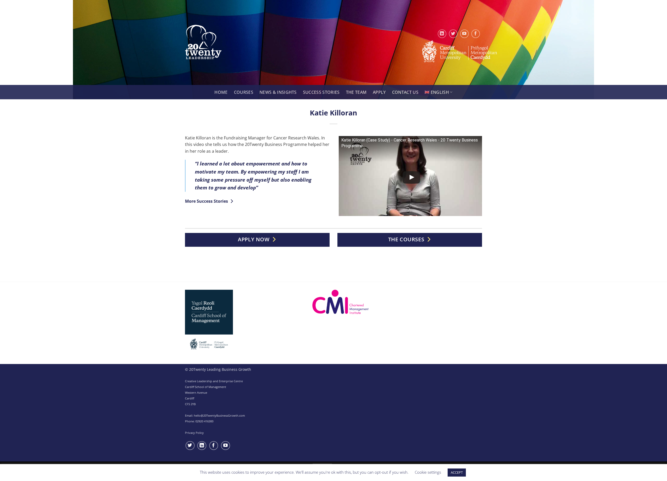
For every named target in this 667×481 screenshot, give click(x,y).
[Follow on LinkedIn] (442, 33)
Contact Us (405, 92)
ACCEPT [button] (457, 472)
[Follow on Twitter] (453, 33)
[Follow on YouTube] (464, 33)
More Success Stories (207, 201)
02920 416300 (204, 421)
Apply (379, 92)
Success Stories (321, 92)
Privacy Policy (194, 433)
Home (220, 92)
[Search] (208, 92)
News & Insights (278, 92)
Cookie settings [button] (428, 472)
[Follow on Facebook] (475, 33)
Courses (243, 92)
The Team (356, 92)
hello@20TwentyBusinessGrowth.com (219, 415)
